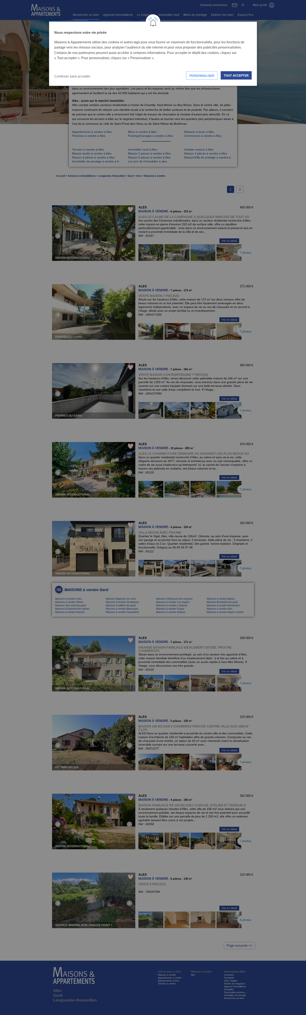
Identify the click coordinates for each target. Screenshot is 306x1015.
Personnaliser (201, 75)
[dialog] (153, 53)
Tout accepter (236, 75)
